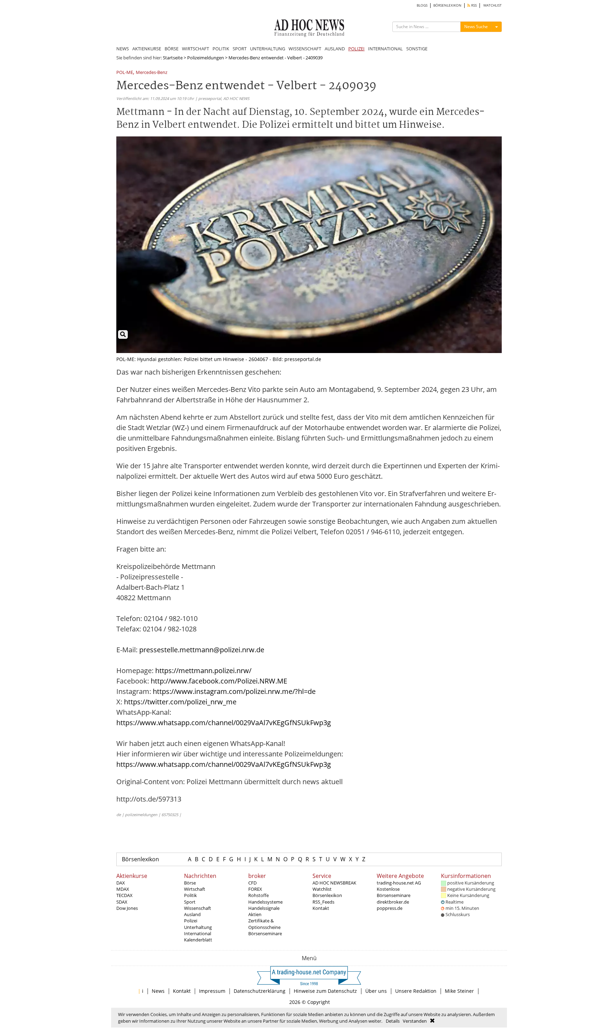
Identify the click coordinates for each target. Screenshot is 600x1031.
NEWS (122, 48)
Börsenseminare (265, 933)
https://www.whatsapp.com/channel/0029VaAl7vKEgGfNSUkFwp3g (223, 722)
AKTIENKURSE (146, 48)
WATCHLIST (492, 5)
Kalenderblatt (198, 940)
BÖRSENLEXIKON (447, 5)
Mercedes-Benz (151, 72)
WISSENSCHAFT (305, 48)
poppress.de (389, 908)
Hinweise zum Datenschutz (325, 991)
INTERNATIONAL (385, 48)
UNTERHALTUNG (267, 48)
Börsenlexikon (140, 859)
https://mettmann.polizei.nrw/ (203, 670)
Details (393, 1021)
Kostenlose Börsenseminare (393, 892)
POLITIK (220, 48)
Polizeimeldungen (205, 58)
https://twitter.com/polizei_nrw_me (180, 701)
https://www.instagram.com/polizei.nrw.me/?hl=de (234, 691)
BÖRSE (171, 48)
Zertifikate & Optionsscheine (264, 923)
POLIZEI (356, 48)
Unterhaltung (198, 927)
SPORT (240, 48)
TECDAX (124, 895)
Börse (190, 883)
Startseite (173, 58)
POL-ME (124, 72)
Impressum (212, 991)
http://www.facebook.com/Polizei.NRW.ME (219, 681)
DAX (120, 883)
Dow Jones (127, 908)
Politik (190, 895)
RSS (473, 5)
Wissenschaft (197, 908)
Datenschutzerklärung (259, 991)
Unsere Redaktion (415, 991)
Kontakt (320, 908)
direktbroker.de (393, 902)
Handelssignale (264, 908)
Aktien (254, 914)
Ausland (192, 914)
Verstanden (415, 1021)
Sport (189, 902)
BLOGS (422, 5)
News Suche (476, 27)
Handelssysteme (265, 902)
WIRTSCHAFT (195, 48)
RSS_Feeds (323, 902)
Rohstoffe (258, 895)
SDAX (121, 902)
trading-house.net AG (399, 883)
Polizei (190, 920)
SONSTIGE (416, 48)
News (158, 991)
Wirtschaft (194, 889)
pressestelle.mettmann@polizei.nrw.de (201, 649)
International (197, 933)
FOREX (255, 889)
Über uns (376, 991)
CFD (252, 883)
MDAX (122, 889)
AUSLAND (335, 48)
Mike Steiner (459, 991)
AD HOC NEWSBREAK (334, 883)
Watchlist (322, 889)
